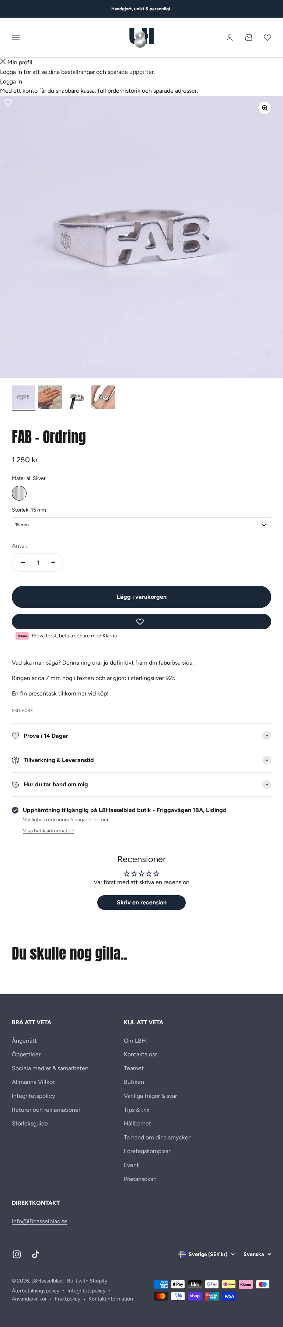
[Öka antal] (53, 562)
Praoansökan (140, 1178)
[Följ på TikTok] (36, 1254)
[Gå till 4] (103, 398)
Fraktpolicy (67, 1299)
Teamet (134, 1068)
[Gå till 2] (50, 398)
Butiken (134, 1081)
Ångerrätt (24, 1040)
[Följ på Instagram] (17, 1254)
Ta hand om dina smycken (158, 1137)
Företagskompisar (147, 1151)
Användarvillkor (29, 1299)
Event (131, 1164)
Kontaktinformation (110, 1299)
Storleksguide (30, 1123)
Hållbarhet (137, 1123)
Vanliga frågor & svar (150, 1095)
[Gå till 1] (23, 398)
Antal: (19, 545)
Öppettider (26, 1054)
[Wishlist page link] (267, 37)
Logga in (11, 81)
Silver (19, 493)
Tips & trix (137, 1109)
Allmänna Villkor (33, 1081)
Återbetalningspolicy (35, 1291)
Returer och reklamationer (46, 1109)
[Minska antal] (23, 562)
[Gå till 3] (76, 398)
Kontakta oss (140, 1054)
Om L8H (135, 1040)
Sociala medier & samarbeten (50, 1068)
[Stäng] (3, 62)
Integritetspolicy (33, 1095)
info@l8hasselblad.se (39, 1221)
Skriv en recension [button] (142, 902)
